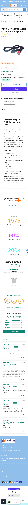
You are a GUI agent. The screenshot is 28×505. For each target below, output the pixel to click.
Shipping (10, 68)
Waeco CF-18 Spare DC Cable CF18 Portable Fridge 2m (13, 21)
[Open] (3, 501)
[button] (2, 5)
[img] (14, 264)
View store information (9, 103)
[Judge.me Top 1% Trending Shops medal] (21, 301)
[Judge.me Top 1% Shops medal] (14, 301)
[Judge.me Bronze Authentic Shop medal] (7, 301)
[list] (14, 15)
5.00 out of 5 (18, 316)
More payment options (14, 92)
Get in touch (13, 205)
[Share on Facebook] (2, 109)
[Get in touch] (22, 5)
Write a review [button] (14, 331)
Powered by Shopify (20, 500)
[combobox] (18, 9)
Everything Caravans (12, 500)
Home (4, 20)
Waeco (3, 26)
